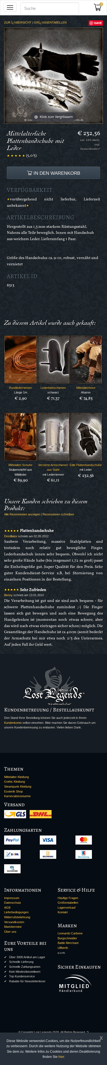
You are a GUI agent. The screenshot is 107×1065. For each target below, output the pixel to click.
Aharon (86, 392)
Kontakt (63, 912)
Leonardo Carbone (70, 933)
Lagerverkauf (66, 907)
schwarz (53, 392)
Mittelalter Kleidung (16, 777)
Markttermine (13, 926)
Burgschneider (67, 938)
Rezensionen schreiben (58, 514)
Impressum (11, 898)
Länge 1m (20, 392)
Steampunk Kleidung (17, 786)
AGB (7, 907)
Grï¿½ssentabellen (50, 22)
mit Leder (86, 469)
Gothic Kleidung (14, 781)
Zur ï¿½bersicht (18, 22)
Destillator (10, 536)
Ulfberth (63, 947)
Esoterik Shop (13, 791)
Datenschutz (12, 902)
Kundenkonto (13, 722)
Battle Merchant (68, 943)
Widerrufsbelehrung (17, 917)
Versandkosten (14, 922)
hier (61, 1057)
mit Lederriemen (53, 474)
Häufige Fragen (68, 898)
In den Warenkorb (56, 173)
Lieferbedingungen (16, 912)
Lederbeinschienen (53, 387)
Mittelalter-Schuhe (20, 465)
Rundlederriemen (20, 387)
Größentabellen (68, 902)
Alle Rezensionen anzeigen (22, 514)
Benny (8, 595)
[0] (99, 9)
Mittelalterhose (85, 387)
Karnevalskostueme (17, 796)
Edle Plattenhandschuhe (86, 465)
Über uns (10, 931)
